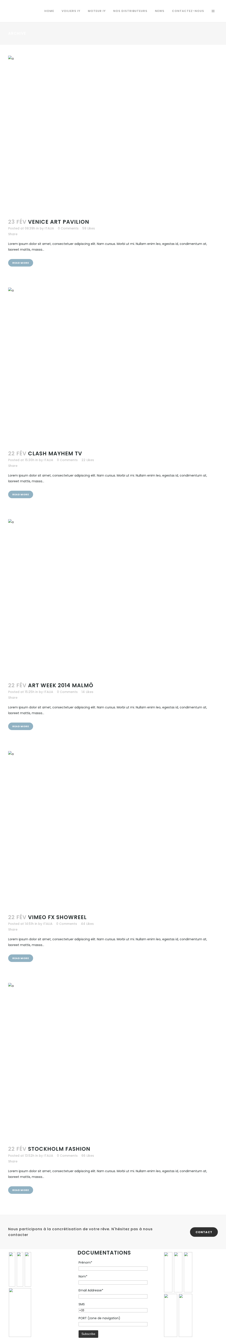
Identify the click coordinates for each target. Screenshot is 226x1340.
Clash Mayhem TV (55, 453)
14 (87, 691)
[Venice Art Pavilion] (113, 134)
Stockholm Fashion (59, 1149)
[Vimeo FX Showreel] (113, 829)
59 (88, 228)
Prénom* (85, 1262)
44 (87, 923)
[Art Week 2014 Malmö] (113, 598)
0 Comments (68, 228)
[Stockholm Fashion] (113, 1061)
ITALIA (49, 228)
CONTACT (204, 1232)
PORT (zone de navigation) (99, 1318)
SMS (82, 1304)
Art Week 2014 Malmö (60, 685)
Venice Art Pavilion (58, 221)
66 (87, 1155)
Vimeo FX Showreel (57, 917)
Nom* (83, 1276)
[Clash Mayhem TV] (113, 366)
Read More (20, 263)
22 (87, 460)
